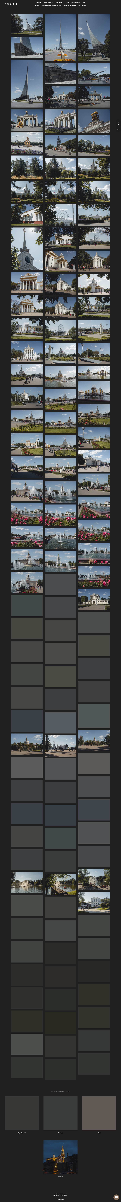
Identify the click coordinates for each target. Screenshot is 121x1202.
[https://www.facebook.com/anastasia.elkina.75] (16, 4)
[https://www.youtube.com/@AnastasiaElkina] (11, 4)
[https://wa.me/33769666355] (5, 4)
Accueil (38, 2)
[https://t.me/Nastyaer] (13, 4)
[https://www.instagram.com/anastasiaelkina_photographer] (8, 4)
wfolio (62, 1199)
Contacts (82, 5)
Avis (84, 2)
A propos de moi (70, 5)
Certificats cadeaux (72, 2)
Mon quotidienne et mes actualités (48, 5)
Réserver (59, 2)
